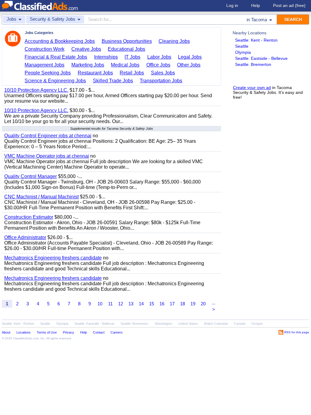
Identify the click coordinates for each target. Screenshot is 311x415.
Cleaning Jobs (174, 41)
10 (99, 303)
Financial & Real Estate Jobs (56, 57)
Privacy (68, 332)
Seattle (241, 46)
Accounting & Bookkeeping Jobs (60, 41)
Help (255, 5)
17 (172, 303)
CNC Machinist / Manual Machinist (41, 196)
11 (110, 303)
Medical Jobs (125, 64)
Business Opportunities (127, 41)
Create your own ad (252, 87)
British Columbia (216, 323)
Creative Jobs (86, 49)
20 (203, 303)
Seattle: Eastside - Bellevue (261, 58)
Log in (232, 5)
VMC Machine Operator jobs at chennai (46, 156)
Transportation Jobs (161, 80)
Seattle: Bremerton (253, 64)
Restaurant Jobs (95, 72)
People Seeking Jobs (48, 72)
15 (151, 303)
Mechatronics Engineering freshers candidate (53, 257)
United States (188, 323)
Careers (117, 332)
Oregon (257, 323)
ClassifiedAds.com (26, 338)
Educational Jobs (126, 49)
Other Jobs (188, 64)
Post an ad (289, 5)
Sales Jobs (163, 72)
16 (161, 303)
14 (141, 303)
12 (120, 303)
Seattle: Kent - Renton (256, 40)
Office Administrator (25, 237)
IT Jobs (132, 57)
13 (130, 303)
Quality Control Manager (30, 176)
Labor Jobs (159, 57)
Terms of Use (47, 332)
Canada (239, 323)
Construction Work (44, 49)
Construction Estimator (28, 217)
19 (192, 303)
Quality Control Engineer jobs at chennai (47, 135)
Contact (98, 332)
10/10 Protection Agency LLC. (36, 90)
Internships (106, 57)
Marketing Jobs (87, 64)
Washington (163, 323)
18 (182, 303)
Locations (23, 332)
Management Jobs (44, 64)
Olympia (243, 52)
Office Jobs (158, 64)
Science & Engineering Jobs (55, 80)
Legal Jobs (190, 57)
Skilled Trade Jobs (113, 80)
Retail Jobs (132, 72)
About (6, 332)
